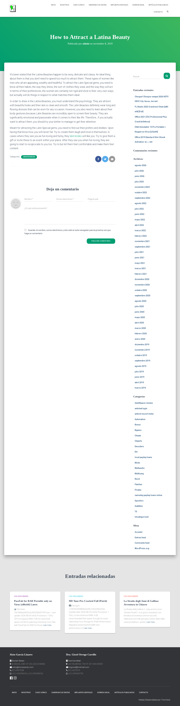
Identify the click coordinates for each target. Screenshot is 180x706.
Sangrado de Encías (97, 5)
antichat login (141, 408)
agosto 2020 (140, 301)
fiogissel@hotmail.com (78, 667)
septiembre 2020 (142, 295)
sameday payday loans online (148, 495)
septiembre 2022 (142, 198)
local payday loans (143, 457)
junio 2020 (139, 312)
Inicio (53, 5)
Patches (138, 484)
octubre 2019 (141, 355)
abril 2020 (139, 323)
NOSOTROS (64, 5)
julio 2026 (139, 171)
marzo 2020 (140, 328)
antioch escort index (144, 414)
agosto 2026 (140, 165)
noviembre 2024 (142, 187)
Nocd (137, 479)
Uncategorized (29, 157)
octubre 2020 (141, 290)
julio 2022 (139, 209)
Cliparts (138, 441)
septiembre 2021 (142, 247)
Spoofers (139, 501)
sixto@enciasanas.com (22, 667)
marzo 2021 (140, 268)
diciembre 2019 (142, 344)
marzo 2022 (140, 230)
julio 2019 (139, 372)
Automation (140, 419)
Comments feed (142, 543)
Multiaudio (140, 468)
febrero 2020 (141, 333)
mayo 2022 (140, 220)
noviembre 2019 (142, 350)
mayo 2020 (140, 317)
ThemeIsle (165, 700)
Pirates (138, 490)
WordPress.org (142, 548)
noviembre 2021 (142, 241)
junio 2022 (139, 214)
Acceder (139, 532)
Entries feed (140, 537)
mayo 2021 (140, 263)
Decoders (139, 446)
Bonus (138, 425)
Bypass (138, 430)
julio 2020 (139, 306)
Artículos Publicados (158, 5)
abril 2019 (139, 382)
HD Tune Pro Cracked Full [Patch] (88, 601)
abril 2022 (139, 225)
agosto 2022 (140, 203)
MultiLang (139, 473)
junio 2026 (139, 176)
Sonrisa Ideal (138, 5)
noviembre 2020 (142, 285)
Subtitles (139, 506)
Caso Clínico (79, 5)
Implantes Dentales (119, 5)
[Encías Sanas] (13, 8)
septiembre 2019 (142, 361)
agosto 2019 (140, 366)
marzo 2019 (140, 388)
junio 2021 (139, 257)
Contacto (158, 12)
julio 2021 (139, 252)
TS (136, 511)
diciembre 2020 (142, 279)
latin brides (76, 136)
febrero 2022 (141, 236)
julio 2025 (139, 182)
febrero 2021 (141, 274)
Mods (137, 463)
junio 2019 (139, 377)
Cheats (138, 435)
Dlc (136, 452)
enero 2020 (140, 339)
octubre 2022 (141, 192)
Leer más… (48, 625)
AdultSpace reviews (144, 403)
